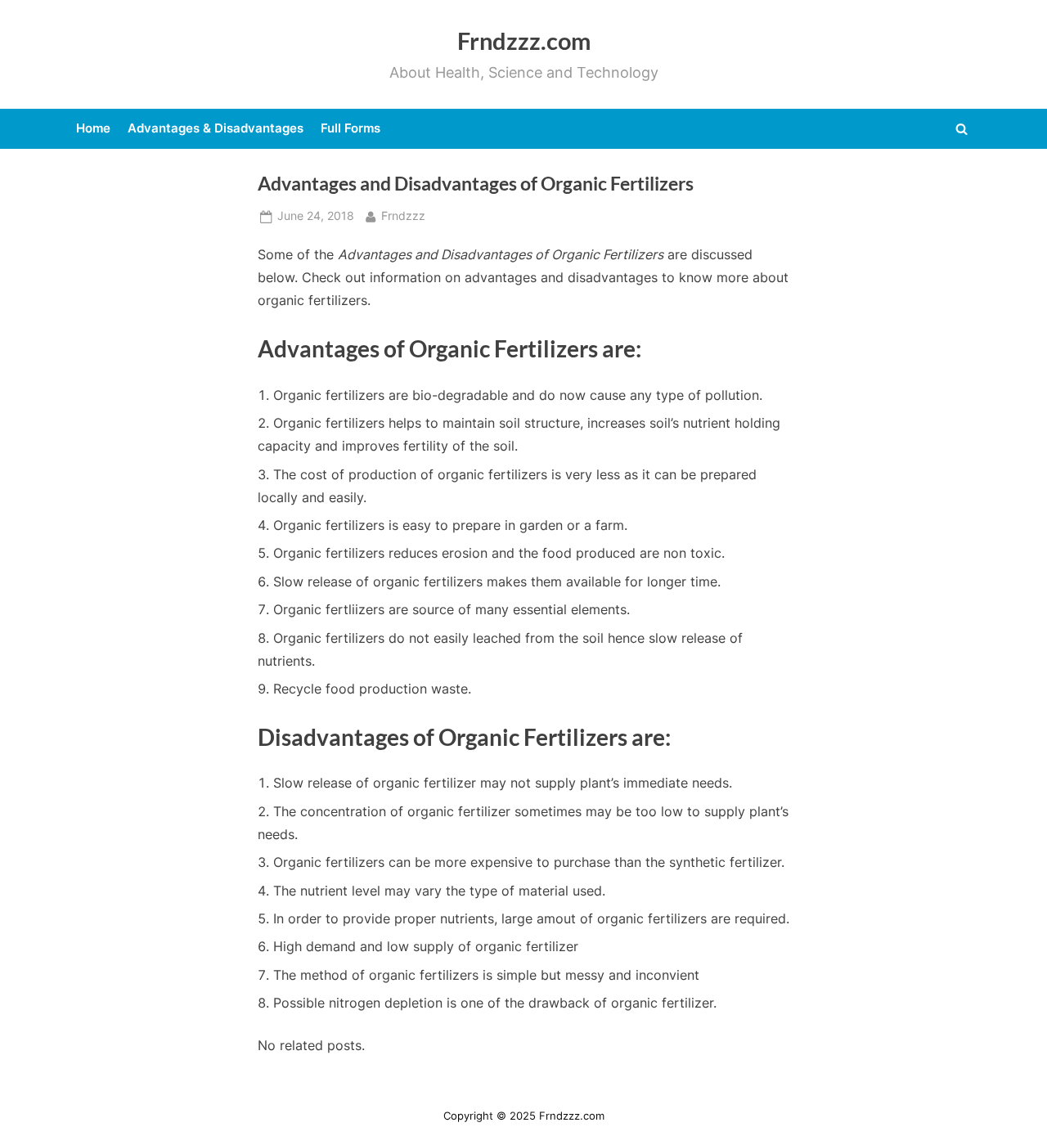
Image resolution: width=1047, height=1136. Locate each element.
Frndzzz (403, 215)
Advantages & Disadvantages (215, 128)
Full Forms (350, 128)
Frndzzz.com (524, 41)
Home (93, 128)
